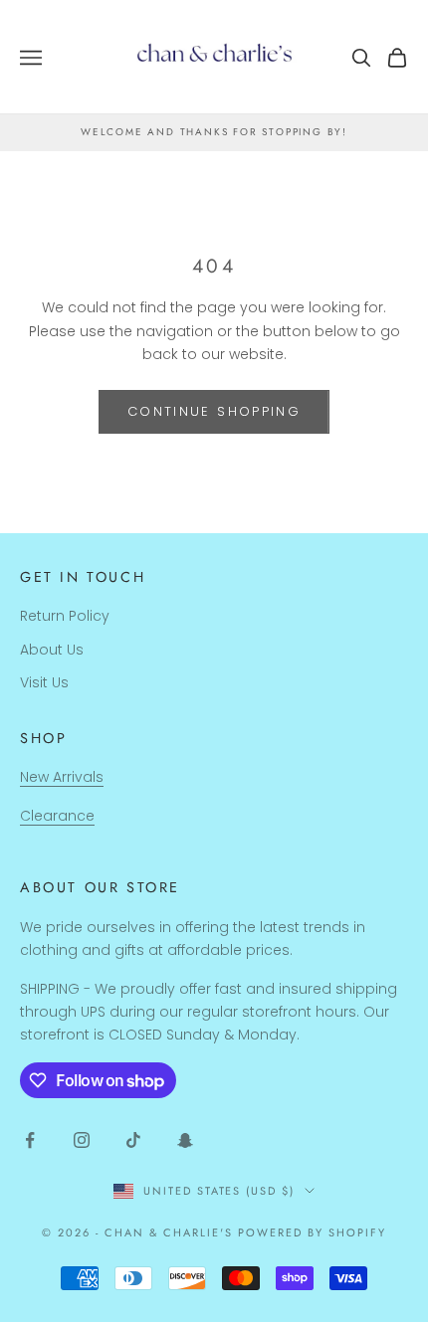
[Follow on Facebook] (30, 1140)
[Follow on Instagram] (82, 1140)
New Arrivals (62, 777)
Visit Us (44, 682)
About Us (52, 650)
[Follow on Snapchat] (185, 1140)
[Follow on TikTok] (133, 1140)
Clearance (57, 816)
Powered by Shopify (312, 1232)
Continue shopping (214, 411)
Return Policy (64, 616)
